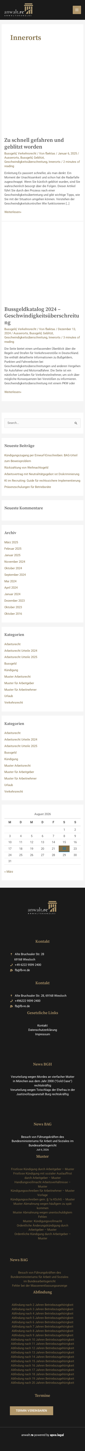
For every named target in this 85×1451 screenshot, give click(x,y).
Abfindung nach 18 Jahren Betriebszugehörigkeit (42, 1374)
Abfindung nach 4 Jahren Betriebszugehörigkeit (42, 1313)
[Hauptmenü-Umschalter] (77, 10)
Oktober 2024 (13, 568)
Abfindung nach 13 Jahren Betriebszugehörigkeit (42, 1352)
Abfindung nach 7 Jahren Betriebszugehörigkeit (42, 1326)
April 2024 (11, 587)
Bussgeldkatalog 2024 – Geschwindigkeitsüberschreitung (41, 316)
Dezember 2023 (14, 600)
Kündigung (11, 670)
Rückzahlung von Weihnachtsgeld (26, 467)
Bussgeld (10, 153)
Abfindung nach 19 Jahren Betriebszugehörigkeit (42, 1378)
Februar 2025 (12, 548)
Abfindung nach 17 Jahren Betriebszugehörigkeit (42, 1370)
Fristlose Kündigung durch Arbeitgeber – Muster (42, 1169)
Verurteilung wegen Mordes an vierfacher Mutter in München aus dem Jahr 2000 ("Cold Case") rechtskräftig (42, 1081)
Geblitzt (39, 157)
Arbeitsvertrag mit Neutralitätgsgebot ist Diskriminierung (41, 474)
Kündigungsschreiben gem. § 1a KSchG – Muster (42, 1199)
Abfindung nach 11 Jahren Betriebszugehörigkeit (42, 1344)
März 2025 (11, 542)
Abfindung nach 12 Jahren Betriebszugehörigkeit (42, 1348)
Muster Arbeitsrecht (17, 676)
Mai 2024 (10, 581)
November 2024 (14, 562)
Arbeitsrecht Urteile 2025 (20, 657)
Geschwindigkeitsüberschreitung (25, 162)
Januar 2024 (12, 594)
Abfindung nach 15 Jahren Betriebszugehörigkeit (42, 1361)
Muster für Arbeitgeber (19, 683)
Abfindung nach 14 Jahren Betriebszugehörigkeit (42, 1357)
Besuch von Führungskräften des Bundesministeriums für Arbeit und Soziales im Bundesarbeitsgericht (43, 1141)
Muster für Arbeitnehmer (20, 689)
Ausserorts (11, 157)
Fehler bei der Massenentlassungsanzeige (39, 1285)
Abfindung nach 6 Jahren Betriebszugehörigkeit (42, 1322)
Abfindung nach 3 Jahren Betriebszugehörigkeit (42, 1309)
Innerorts (54, 162)
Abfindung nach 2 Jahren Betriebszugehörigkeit (42, 1305)
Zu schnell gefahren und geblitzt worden (34, 143)
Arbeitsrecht (12, 644)
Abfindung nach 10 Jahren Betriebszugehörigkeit (42, 1339)
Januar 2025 (12, 555)
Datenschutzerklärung (42, 1030)
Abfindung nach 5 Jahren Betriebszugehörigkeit (42, 1318)
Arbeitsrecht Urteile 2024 (20, 651)
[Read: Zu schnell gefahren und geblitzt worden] (42, 94)
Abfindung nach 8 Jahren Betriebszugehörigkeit (42, 1331)
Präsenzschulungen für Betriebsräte (27, 487)
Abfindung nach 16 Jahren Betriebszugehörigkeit (42, 1365)
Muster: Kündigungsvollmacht (42, 1221)
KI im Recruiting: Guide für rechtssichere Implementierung (42, 480)
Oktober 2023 (13, 607)
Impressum (42, 1034)
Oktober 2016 (13, 614)
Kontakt (42, 1025)
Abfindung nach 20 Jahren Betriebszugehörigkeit (42, 1383)
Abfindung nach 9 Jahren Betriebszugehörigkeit (42, 1335)
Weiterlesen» (12, 212)
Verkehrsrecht (27, 153)
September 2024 (15, 575)
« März (8, 871)
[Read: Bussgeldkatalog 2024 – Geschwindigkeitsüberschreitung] (42, 263)
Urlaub (8, 696)
